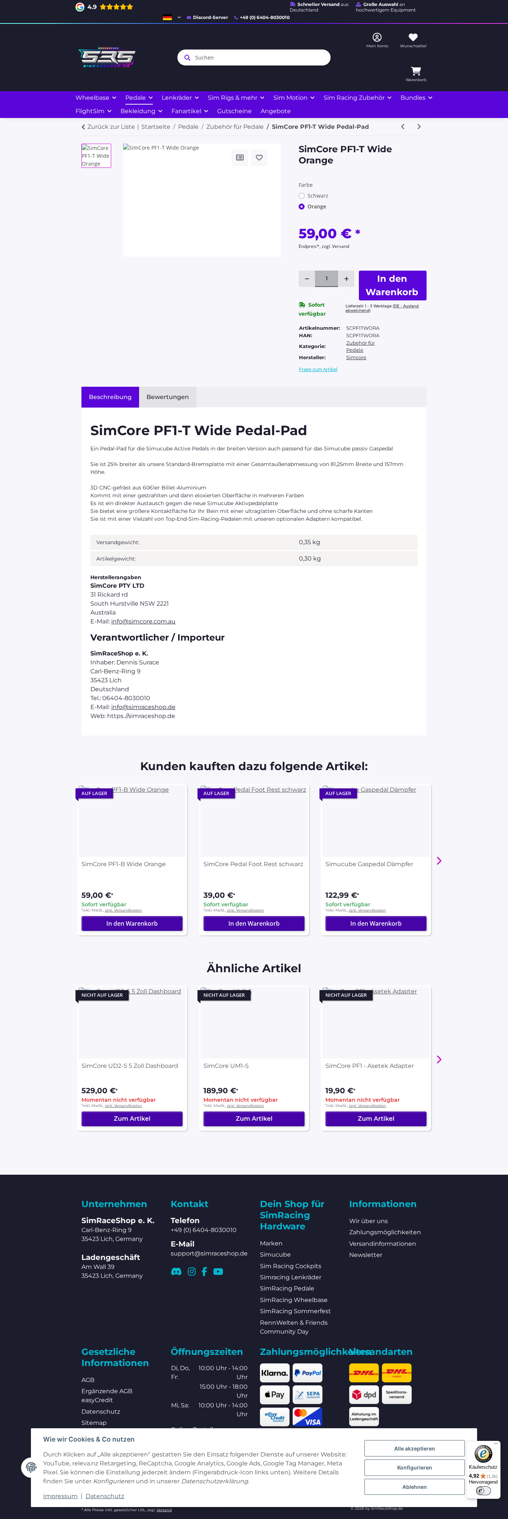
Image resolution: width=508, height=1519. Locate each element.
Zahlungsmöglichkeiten (385, 1232)
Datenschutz (105, 1496)
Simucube (275, 1254)
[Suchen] (186, 57)
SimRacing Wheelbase (294, 1299)
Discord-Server (210, 17)
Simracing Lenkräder (290, 1277)
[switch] (483, 1490)
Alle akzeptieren (414, 1448)
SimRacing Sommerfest (295, 1311)
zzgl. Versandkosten (123, 910)
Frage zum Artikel (318, 369)
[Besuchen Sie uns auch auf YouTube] (218, 1271)
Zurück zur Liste (111, 126)
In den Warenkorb (132, 923)
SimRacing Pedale (287, 1288)
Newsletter (365, 1254)
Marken (271, 1243)
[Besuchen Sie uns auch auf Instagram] (192, 1271)
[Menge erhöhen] (346, 279)
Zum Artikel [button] (132, 1118)
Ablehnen (414, 1487)
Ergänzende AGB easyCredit (106, 1396)
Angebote (276, 111)
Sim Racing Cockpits (290, 1266)
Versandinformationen (382, 1243)
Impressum (60, 1496)
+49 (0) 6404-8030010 (265, 17)
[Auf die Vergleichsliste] (240, 158)
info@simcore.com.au (143, 621)
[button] (172, 17)
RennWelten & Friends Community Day (294, 1327)
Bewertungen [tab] (168, 397)
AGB (87, 1380)
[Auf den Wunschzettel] (259, 158)
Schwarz (318, 195)
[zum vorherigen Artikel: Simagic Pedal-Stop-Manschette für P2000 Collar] (403, 126)
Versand (164, 1509)
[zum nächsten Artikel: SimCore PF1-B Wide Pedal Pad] (419, 126)
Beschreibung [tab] (110, 397)
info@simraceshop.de (143, 707)
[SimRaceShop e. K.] (108, 57)
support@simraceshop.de (209, 1253)
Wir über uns (368, 1221)
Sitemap (94, 1422)
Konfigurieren (414, 1467)
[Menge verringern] (307, 279)
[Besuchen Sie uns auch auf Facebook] (204, 1271)
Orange (317, 206)
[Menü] (496, 1445)
